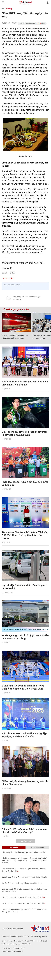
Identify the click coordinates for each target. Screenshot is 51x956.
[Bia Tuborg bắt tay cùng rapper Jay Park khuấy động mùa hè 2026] (25, 412)
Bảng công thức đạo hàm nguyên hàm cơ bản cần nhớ (23, 852)
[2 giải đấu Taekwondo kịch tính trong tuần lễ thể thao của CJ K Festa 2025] (25, 666)
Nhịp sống (6, 389)
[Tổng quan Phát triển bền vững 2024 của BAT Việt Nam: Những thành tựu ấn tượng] (25, 512)
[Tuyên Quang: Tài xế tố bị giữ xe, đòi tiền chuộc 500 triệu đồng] (25, 616)
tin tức (12, 273)
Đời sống (8, 9)
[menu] (3, 2)
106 (43, 897)
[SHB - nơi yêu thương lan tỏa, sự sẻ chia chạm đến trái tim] (25, 761)
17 (17, 871)
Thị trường (7, 592)
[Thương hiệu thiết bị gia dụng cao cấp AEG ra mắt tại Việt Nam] (16, 322)
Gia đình (5, 836)
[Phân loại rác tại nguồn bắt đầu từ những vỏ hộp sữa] (25, 462)
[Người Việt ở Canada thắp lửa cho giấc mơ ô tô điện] (25, 566)
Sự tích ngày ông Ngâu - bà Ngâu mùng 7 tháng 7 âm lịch (25, 877)
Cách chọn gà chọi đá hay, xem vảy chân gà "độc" (21, 903)
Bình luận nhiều (37, 847)
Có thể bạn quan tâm (15, 309)
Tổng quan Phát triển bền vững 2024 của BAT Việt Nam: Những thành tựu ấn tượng (25, 535)
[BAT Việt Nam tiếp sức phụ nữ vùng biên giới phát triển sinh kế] (25, 362)
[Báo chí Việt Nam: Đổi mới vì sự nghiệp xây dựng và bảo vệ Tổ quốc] (25, 714)
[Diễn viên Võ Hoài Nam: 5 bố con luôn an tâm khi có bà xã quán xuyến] (25, 809)
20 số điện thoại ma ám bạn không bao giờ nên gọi (22, 883)
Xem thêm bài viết (25, 841)
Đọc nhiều (14, 847)
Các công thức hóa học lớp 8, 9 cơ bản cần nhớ (20, 897)
